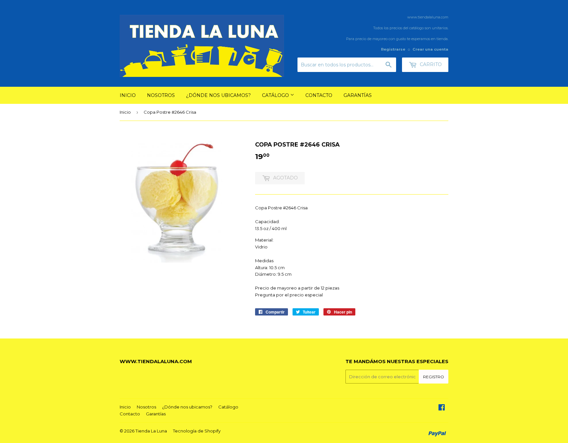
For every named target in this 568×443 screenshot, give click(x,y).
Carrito (430, 64)
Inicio (128, 95)
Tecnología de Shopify (197, 430)
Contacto (318, 95)
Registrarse (393, 49)
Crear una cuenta (430, 49)
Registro (433, 376)
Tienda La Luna (151, 430)
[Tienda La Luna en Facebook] (441, 408)
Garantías (357, 95)
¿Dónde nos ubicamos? (218, 95)
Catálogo (276, 95)
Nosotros (161, 95)
